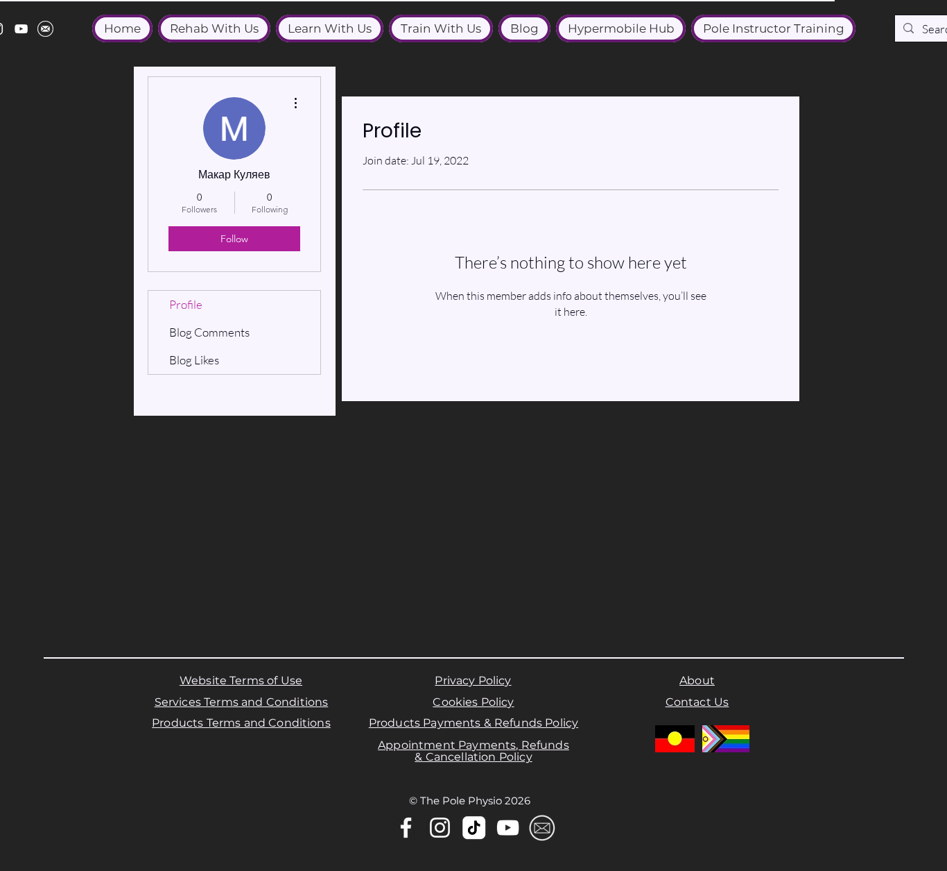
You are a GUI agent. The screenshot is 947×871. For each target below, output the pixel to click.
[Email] (541, 827)
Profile (185, 304)
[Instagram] (439, 827)
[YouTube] (21, 29)
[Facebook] (405, 827)
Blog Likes (194, 360)
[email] (45, 29)
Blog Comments (209, 332)
